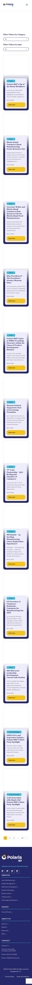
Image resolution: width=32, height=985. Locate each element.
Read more (12, 105)
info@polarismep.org (12, 958)
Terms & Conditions (23, 976)
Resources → (6, 930)
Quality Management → (9, 883)
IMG (20, 971)
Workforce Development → (10, 887)
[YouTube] (13, 872)
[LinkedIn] (4, 872)
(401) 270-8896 (11, 954)
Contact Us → (6, 946)
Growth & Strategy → (8, 890)
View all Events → (7, 912)
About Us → (5, 924)
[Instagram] (8, 872)
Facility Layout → (7, 893)
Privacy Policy (9, 976)
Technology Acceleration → (10, 900)
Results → (5, 927)
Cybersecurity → (7, 897)
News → (4, 934)
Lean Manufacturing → (9, 880)
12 (22, 838)
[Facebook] (18, 872)
